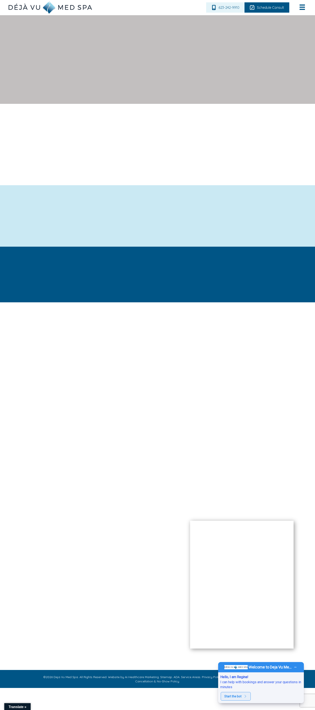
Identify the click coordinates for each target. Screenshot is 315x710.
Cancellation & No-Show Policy (157, 681)
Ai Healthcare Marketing (142, 677)
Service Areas (190, 677)
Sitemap (165, 677)
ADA (176, 677)
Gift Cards (34, 634)
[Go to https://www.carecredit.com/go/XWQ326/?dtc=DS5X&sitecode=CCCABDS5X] (148, 601)
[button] (253, 274)
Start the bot (233, 696)
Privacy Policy (211, 677)
